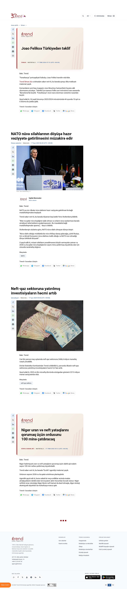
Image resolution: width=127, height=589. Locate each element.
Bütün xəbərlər (33, 200)
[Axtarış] (83, 16)
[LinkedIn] (35, 577)
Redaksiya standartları (86, 549)
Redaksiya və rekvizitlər (86, 543)
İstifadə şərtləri (103, 540)
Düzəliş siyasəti (83, 552)
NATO (23, 256)
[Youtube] (27, 577)
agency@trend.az (17, 564)
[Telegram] (31, 577)
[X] (22, 577)
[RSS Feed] (40, 577)
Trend (21, 82)
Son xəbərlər (62, 540)
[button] (13, 29)
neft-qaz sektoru (26, 383)
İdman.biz (28, 82)
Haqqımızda (82, 540)
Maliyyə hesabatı (84, 555)
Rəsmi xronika (63, 543)
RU (113, 585)
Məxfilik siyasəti (104, 543)
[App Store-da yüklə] (93, 577)
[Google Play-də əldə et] (108, 577)
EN (106, 585)
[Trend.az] (18, 16)
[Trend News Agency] (17, 539)
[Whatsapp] (13, 577)
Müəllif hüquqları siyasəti (106, 546)
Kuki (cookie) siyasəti (105, 549)
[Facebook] (18, 577)
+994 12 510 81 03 (17, 561)
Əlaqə (80, 546)
